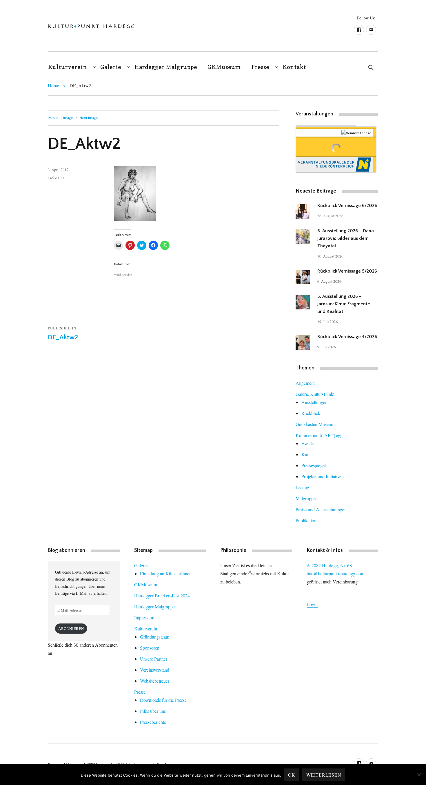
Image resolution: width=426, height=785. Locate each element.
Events (307, 443)
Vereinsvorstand (154, 670)
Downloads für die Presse (163, 700)
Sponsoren (149, 648)
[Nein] (419, 774)
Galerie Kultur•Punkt (315, 394)
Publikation (306, 520)
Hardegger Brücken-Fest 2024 (162, 595)
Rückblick (310, 413)
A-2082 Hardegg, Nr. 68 (329, 565)
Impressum (144, 617)
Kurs (305, 454)
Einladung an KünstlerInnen (166, 573)
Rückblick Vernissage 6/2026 (347, 205)
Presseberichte (153, 722)
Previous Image (60, 118)
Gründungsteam (154, 637)
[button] (91, 26)
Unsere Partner (153, 659)
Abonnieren (71, 628)
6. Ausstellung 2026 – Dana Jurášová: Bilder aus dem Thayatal (345, 238)
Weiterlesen (323, 775)
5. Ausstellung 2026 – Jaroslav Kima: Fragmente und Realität (343, 304)
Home (53, 85)
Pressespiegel (313, 465)
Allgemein (305, 383)
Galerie (110, 67)
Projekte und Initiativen (322, 476)
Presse (260, 67)
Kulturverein (67, 67)
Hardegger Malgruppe (165, 67)
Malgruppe (306, 498)
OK (292, 775)
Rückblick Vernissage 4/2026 (347, 336)
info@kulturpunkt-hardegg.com (335, 573)
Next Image (88, 118)
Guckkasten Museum (315, 424)
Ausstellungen (314, 402)
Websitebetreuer (154, 681)
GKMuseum (224, 67)
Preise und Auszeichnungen (321, 509)
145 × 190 (56, 177)
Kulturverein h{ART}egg (319, 435)
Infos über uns (153, 711)
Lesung (302, 487)
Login (312, 604)
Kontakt (294, 67)
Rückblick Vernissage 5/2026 (347, 271)
